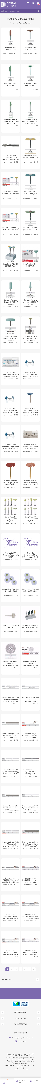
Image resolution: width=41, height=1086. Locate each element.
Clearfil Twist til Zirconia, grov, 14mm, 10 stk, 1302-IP (10, 483)
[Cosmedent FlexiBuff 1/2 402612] (10, 578)
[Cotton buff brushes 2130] (10, 615)
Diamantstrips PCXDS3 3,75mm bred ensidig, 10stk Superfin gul (10, 917)
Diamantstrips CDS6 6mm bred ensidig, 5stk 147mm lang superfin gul (10, 736)
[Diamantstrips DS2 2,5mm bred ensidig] (10, 759)
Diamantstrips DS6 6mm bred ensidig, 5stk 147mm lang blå (11, 808)
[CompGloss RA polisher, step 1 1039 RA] (10, 506)
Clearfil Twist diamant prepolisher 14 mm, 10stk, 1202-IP (10, 446)
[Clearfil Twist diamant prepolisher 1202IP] (10, 434)
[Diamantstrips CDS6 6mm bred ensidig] (10, 723)
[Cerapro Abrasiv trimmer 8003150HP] (10, 326)
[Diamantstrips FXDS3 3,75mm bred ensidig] (10, 868)
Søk (39, 11)
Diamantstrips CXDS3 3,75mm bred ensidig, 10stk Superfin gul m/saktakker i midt (30, 737)
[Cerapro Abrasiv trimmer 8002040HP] (30, 289)
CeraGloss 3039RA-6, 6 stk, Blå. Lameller (10, 229)
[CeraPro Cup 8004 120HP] (30, 253)
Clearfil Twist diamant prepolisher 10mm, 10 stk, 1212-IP (30, 410)
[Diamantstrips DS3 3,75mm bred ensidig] (30, 759)
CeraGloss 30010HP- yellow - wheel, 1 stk (30, 156)
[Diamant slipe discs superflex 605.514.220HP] (10, 651)
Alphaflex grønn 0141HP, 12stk (10, 84)
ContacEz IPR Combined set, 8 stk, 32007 (11, 555)
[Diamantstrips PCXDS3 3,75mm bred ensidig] (10, 904)
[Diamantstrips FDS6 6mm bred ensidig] (30, 831)
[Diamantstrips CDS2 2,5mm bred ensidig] (10, 687)
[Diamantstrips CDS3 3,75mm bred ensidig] (30, 687)
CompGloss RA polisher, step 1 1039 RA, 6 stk (10, 519)
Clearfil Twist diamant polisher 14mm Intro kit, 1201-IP (30, 375)
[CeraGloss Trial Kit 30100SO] (10, 253)
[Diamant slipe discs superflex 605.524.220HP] (30, 651)
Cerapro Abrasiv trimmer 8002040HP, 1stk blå (30, 302)
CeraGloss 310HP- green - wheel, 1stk (30, 229)
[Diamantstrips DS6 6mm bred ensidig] (10, 795)
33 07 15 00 (11, 1058)
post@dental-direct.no (27, 1058)
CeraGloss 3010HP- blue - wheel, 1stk (30, 193)
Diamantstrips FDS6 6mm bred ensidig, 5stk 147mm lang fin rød (30, 845)
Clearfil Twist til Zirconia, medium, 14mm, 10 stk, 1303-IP (30, 483)
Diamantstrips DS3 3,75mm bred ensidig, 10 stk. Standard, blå (30, 773)
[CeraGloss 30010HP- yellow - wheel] (30, 145)
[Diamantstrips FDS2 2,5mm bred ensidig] (30, 795)
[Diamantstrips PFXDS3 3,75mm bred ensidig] (10, 940)
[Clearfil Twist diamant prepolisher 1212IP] (30, 398)
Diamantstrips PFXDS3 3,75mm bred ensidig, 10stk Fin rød (10, 953)
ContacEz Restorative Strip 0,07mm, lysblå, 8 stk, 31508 (30, 556)
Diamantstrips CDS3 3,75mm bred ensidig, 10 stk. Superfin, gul (30, 700)
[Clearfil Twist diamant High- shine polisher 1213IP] (10, 362)
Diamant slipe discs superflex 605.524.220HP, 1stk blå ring (30, 664)
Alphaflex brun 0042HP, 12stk (30, 48)
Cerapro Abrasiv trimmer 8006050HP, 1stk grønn (30, 338)
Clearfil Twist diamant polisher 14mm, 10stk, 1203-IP (10, 410)
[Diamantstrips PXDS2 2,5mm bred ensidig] (30, 940)
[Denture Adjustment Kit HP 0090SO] (30, 615)
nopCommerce (25, 1069)
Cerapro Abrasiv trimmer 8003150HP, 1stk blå (10, 338)
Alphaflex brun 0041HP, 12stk (11, 48)
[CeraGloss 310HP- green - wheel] (30, 217)
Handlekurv (38, 3)
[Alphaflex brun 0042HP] (30, 37)
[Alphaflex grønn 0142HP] (30, 73)
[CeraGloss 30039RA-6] (10, 181)
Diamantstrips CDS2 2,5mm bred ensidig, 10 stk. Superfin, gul (10, 699)
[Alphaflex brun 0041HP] (10, 37)
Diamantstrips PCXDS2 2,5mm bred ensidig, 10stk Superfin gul (30, 881)
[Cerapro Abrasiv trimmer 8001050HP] (10, 289)
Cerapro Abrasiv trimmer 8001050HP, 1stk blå (10, 302)
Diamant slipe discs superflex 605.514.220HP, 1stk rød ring (10, 664)
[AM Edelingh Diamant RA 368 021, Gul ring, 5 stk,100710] (10, 145)
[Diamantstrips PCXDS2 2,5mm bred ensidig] (30, 868)
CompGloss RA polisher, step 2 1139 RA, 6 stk (30, 519)
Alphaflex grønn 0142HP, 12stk (30, 84)
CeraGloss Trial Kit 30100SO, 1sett (10, 265)
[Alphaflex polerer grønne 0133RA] (30, 109)
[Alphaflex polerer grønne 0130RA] (10, 109)
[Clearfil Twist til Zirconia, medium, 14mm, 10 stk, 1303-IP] (30, 470)
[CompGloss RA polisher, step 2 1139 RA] (30, 506)
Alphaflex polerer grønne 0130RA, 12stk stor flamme (11, 121)
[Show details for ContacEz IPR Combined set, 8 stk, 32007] (10, 542)
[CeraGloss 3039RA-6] (10, 217)
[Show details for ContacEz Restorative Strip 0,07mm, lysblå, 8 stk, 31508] (30, 542)
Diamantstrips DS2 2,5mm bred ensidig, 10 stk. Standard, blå (11, 772)
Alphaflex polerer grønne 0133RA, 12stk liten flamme (30, 121)
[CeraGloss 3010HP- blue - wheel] (30, 181)
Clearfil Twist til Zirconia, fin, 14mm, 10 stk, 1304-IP (30, 446)
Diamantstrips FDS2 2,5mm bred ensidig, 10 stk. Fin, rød (30, 808)
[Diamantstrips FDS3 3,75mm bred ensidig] (10, 831)
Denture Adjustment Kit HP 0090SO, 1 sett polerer (30, 627)
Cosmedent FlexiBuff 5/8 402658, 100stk (30, 590)
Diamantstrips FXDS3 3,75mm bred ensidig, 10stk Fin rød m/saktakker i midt (10, 881)
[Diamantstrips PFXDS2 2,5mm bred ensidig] (30, 904)
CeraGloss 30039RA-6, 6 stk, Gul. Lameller (10, 193)
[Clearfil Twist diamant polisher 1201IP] (30, 362)
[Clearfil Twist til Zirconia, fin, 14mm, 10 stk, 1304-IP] (30, 434)
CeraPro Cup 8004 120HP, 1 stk (30, 265)
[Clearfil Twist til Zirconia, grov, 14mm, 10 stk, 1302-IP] (10, 470)
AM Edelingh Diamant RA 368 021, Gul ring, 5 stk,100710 (11, 157)
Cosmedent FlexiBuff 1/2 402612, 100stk (10, 590)
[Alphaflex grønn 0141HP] (10, 73)
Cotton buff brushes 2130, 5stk (11, 626)
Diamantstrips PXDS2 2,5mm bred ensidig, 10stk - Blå (30, 952)
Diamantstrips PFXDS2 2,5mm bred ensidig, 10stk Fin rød (30, 916)
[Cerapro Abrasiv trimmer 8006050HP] (30, 326)
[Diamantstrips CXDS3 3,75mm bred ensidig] (30, 723)
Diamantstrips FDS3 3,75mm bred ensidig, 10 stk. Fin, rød (10, 845)
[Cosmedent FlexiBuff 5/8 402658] (30, 578)
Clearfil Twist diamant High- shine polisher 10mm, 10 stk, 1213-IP (10, 375)
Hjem (13, 23)
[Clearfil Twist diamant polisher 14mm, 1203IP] (10, 398)
